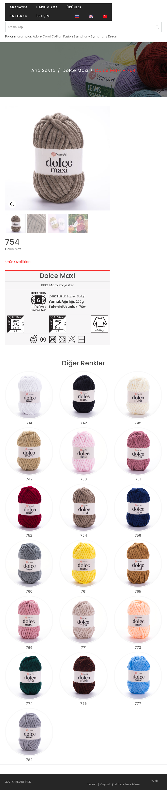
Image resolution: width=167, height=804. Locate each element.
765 (138, 591)
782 (29, 759)
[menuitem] (18, 7)
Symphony (82, 36)
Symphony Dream (105, 36)
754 (83, 535)
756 (138, 535)
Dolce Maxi (75, 70)
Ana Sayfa (43, 70)
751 (138, 479)
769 (29, 647)
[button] (12, 204)
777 (138, 703)
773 (138, 647)
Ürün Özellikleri (17, 261)
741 (29, 423)
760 (29, 591)
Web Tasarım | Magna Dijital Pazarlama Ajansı (122, 782)
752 (29, 535)
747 (29, 479)
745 (138, 423)
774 (29, 703)
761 (83, 591)
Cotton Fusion (62, 36)
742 (83, 423)
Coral (47, 36)
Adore (37, 36)
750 (83, 479)
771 (83, 647)
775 (83, 703)
